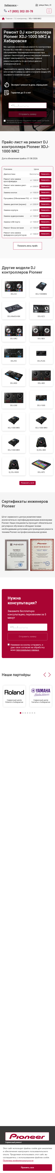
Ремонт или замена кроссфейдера (12, 180)
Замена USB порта (12, 222)
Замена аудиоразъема (14, 216)
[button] (45, 675)
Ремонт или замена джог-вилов (15, 186)
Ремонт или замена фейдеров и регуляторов (15, 234)
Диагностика (9, 174)
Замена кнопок (10, 192)
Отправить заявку (27, 114)
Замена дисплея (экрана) (15, 204)
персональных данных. (31, 122)
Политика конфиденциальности (18, 1160)
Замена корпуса (11, 210)
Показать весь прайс (27, 246)
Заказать (45, 174)
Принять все (27, 1167)
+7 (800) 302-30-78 (20, 11)
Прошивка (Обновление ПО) (16, 198)
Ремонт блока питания (14, 228)
